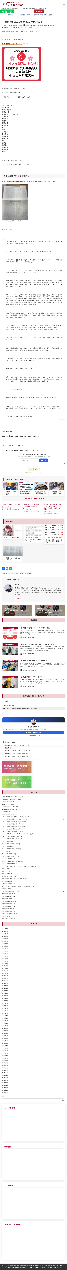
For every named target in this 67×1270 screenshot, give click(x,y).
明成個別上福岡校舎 (7, 896)
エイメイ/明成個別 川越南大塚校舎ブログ (12, 821)
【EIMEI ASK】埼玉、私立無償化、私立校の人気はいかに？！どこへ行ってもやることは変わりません (53, 507)
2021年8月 (5, 1078)
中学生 (5, 573)
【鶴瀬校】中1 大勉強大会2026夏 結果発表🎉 (15, 756)
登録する (43, 460)
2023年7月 (5, 1020)
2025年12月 (5, 948)
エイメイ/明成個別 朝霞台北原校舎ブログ (12, 826)
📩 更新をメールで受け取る (33, 732)
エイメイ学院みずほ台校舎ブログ (10, 839)
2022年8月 (5, 1048)
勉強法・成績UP (6, 874)
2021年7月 (5, 1080)
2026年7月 (5, 931)
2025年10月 (5, 953)
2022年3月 (5, 1060)
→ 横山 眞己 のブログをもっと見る (33, 498)
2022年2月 (5, 1063)
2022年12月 (5, 1038)
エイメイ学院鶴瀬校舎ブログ (40, 25)
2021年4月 (5, 1088)
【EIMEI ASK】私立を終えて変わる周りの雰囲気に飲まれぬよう (32, 506)
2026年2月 (5, 943)
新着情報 (52, 25)
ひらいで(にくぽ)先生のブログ (9, 856)
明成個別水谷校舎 (6, 908)
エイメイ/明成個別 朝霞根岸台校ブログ (12, 829)
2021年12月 (5, 1068)
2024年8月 (5, 988)
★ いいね (33, 469)
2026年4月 (5, 938)
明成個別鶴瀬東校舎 (7, 911)
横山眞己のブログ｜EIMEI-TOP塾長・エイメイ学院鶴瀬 (18, 27)
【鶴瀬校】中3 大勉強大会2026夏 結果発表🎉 (15, 753)
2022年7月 (5, 1050)
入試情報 (4, 871)
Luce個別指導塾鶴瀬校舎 (8, 809)
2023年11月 (5, 1010)
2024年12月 (5, 978)
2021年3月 (5, 1090)
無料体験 (40, 11)
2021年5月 (5, 1085)
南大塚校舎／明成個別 (7, 876)
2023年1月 (5, 1035)
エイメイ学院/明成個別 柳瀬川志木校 (11, 831)
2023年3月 (5, 1030)
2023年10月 (5, 1013)
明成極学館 (5, 916)
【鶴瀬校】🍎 (7, 748)
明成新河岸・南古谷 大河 (8, 913)
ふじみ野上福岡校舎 (7, 859)
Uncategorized (6, 814)
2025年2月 (5, 973)
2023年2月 (5, 1033)
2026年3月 (5, 941)
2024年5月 (5, 996)
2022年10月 (5, 1043)
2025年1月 (5, 976)
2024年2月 (5, 1003)
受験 (22, 573)
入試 (11, 573)
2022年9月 (5, 1045)
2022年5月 (5, 1055)
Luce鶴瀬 (4, 811)
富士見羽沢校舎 (6, 881)
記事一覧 (19, 598)
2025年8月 (5, 958)
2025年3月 (5, 971)
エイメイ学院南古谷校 (7, 841)
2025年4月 (5, 968)
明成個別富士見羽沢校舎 (8, 901)
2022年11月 (5, 1040)
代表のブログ (5, 869)
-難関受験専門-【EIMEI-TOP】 (10, 799)
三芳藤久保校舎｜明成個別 (8, 864)
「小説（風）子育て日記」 (8, 801)
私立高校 (28, 573)
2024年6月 (5, 993)
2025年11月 (5, 951)
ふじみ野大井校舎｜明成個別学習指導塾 (12, 861)
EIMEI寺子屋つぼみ (7, 804)
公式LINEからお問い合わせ (8, 11)
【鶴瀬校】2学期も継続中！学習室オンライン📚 (16, 745)
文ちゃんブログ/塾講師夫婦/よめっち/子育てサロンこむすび (17, 886)
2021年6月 (5, 1083)
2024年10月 (5, 983)
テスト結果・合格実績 (7, 854)
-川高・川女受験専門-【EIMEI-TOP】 (11, 796)
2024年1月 (5, 1006)
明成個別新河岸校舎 (7, 903)
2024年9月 (5, 986)
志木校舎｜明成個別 (7, 883)
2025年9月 (5, 956)
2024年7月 (5, 991)
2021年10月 (5, 1073)
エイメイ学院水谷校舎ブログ (9, 844)
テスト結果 (5, 851)
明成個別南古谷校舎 (7, 898)
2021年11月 (5, 1070)
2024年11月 (5, 981)
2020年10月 (5, 1093)
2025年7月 (5, 961)
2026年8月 (5, 928)
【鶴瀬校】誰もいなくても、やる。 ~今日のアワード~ (18, 750)
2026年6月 (5, 933)
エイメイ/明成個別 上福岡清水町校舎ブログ (13, 819)
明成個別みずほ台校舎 (7, 893)
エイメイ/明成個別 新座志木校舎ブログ (12, 824)
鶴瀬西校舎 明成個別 (7, 918)
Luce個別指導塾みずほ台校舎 (9, 806)
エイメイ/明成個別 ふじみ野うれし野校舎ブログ (14, 816)
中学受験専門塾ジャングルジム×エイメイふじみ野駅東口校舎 (17, 866)
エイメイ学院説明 (6, 846)
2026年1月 (5, 946)
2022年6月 (5, 1053)
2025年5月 (5, 966)
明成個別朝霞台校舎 (7, 906)
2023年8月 (5, 1018)
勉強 (17, 573)
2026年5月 (5, 936)
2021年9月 (5, 1075)
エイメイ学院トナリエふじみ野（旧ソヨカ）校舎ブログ (16, 834)
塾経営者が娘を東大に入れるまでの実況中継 (13, 878)
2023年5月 (5, 1025)
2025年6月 (5, 963)
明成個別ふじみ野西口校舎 (8, 891)
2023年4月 (5, 1028)
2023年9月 (5, 1016)
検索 (3, 1097)
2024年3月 (5, 1001)
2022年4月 (5, 1058)
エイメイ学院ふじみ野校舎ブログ (10, 836)
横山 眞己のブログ (33, 727)
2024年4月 (5, 998)
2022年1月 (5, 1065)
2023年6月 (5, 1023)
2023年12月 (5, 1008)
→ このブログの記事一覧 (33, 735)
